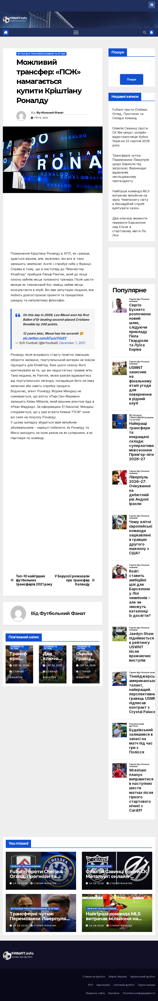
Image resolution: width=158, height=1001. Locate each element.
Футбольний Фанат (50, 112)
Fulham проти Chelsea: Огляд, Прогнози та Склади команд (130, 114)
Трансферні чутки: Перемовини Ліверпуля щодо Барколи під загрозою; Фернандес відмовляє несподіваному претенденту (130, 168)
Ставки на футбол (94, 976)
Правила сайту (95, 993)
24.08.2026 (21, 883)
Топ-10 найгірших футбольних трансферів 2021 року (34, 580)
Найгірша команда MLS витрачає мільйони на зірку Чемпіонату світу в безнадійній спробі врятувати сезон (131, 199)
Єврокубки (103, 984)
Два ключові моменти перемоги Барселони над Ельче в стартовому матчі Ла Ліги (129, 226)
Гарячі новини (146, 984)
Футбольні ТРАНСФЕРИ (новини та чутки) (41, 54)
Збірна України (117, 976)
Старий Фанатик (45, 883)
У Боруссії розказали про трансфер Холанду (72, 580)
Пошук (117, 52)
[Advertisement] (53, 224)
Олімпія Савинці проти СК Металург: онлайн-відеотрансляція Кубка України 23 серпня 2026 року (131, 136)
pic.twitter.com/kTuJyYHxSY (44, 338)
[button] (144, 32)
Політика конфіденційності (139, 993)
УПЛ (90, 984)
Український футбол (99, 866)
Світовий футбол (123, 984)
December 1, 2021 (72, 343)
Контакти (113, 993)
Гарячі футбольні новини (25, 866)
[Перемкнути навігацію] (76, 32)
